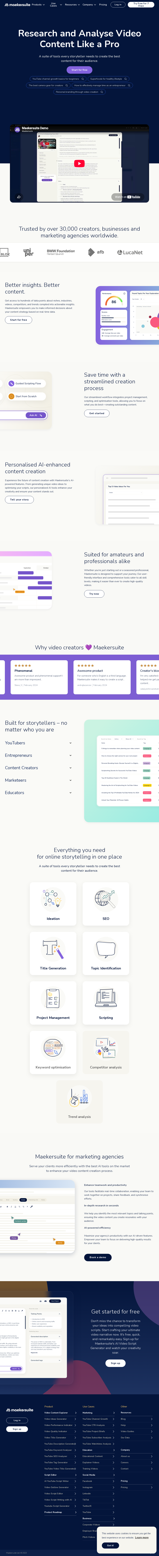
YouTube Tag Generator (56, 1462)
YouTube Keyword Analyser (58, 1450)
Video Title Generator (55, 1437)
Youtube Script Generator (56, 1506)
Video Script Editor (53, 1493)
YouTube (87, 1512)
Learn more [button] (142, 1537)
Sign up (115, 1363)
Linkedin (87, 1493)
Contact (124, 1468)
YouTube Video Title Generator (59, 1468)
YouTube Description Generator (59, 1444)
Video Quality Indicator (55, 1431)
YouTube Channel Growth (95, 1419)
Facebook (87, 1481)
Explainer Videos (91, 1462)
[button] (40, 743)
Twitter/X (87, 1506)
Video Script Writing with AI (58, 1499)
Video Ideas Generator (55, 1419)
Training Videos (90, 1468)
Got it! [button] (110, 1545)
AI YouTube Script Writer (56, 1481)
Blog (123, 1419)
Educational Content (93, 1456)
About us (125, 1456)
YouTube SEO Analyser (55, 1456)
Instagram (87, 1487)
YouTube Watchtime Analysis (97, 1444)
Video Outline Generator (56, 1487)
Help (123, 1425)
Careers (124, 1462)
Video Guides (127, 1431)
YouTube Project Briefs (94, 1431)
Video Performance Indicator (58, 1425)
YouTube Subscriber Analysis (97, 1437)
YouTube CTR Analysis (94, 1425)
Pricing (124, 1487)
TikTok (86, 1499)
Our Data (125, 1437)
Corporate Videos (91, 1524)
